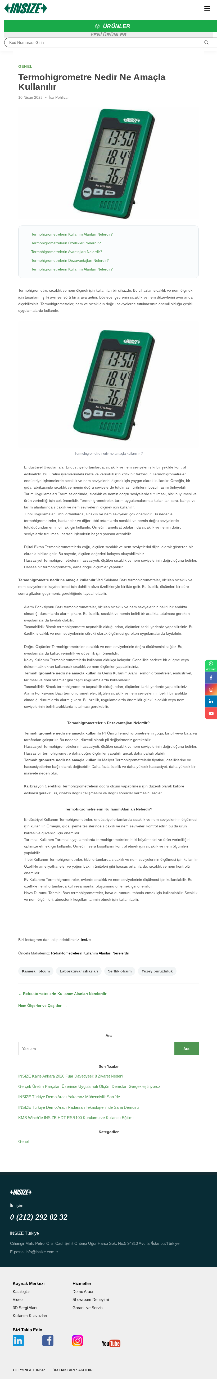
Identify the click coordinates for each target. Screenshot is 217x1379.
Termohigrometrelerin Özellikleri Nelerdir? (66, 243)
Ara (186, 1049)
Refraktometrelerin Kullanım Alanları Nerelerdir (90, 953)
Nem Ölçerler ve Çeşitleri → (42, 1005)
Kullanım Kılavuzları (30, 1315)
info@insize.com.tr (42, 1252)
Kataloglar (21, 1291)
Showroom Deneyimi (91, 1299)
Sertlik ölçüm (120, 971)
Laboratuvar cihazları (79, 971)
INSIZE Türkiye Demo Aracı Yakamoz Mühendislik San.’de (69, 1096)
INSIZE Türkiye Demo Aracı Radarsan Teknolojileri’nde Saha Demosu (78, 1107)
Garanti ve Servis (88, 1307)
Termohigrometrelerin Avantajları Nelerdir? (66, 252)
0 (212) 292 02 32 (38, 1217)
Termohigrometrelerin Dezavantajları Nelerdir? (70, 260)
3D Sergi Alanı (25, 1307)
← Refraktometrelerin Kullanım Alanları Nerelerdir (62, 994)
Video (17, 1299)
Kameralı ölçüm (36, 971)
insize (86, 940)
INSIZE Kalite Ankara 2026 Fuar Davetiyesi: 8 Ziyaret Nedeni (70, 1076)
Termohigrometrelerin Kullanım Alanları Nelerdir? (72, 234)
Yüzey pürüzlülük (157, 971)
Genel (23, 1141)
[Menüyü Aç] (207, 8)
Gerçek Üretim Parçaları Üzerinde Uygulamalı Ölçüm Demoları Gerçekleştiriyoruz (89, 1086)
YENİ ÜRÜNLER (108, 34)
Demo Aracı (83, 1291)
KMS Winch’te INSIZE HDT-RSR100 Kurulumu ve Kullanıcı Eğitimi (75, 1117)
